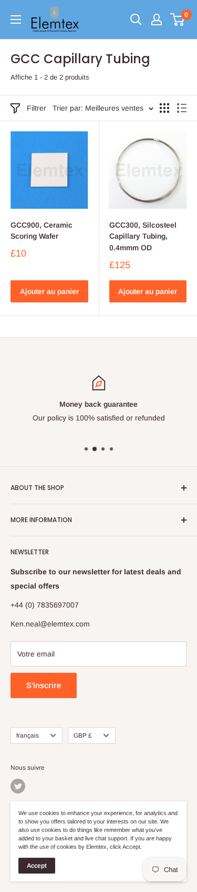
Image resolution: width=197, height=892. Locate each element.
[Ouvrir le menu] (16, 19)
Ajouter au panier (49, 291)
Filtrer (36, 108)
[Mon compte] (156, 19)
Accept (37, 865)
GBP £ (83, 735)
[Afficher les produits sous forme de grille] (164, 108)
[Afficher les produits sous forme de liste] (181, 108)
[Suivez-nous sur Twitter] (18, 786)
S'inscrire (43, 685)
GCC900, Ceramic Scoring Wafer (41, 231)
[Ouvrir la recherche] (136, 19)
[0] (177, 19)
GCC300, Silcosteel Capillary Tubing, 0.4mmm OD (143, 236)
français (27, 735)
